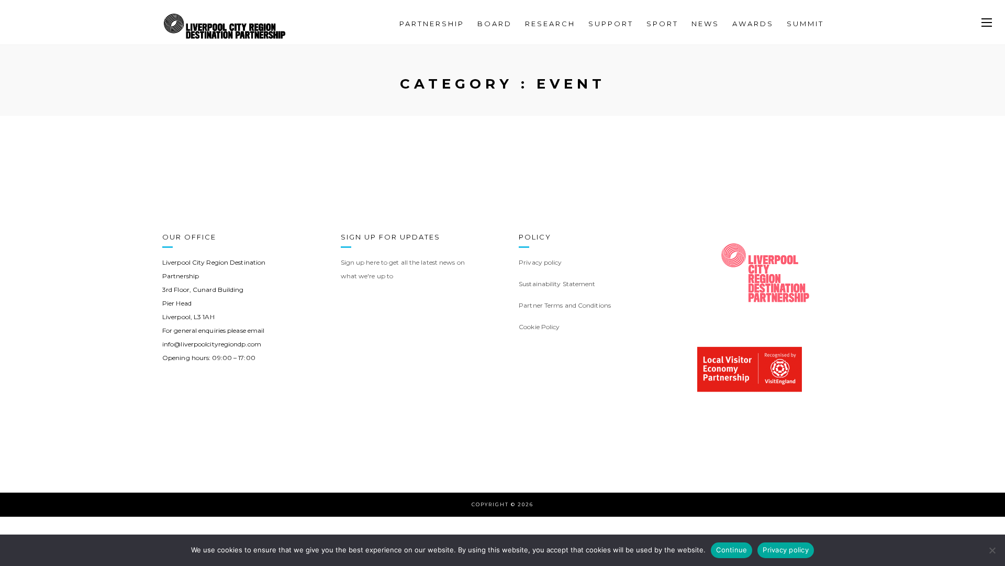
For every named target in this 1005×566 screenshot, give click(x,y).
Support (610, 23)
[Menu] (986, 23)
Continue (731, 550)
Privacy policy (786, 550)
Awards (753, 23)
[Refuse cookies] (992, 550)
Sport (662, 23)
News (705, 23)
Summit (805, 23)
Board (494, 23)
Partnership (431, 23)
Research (550, 23)
